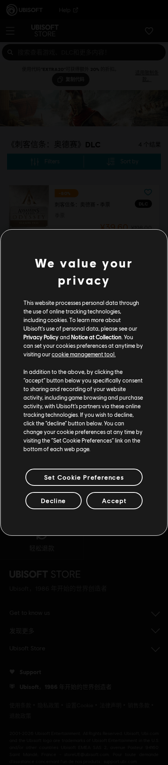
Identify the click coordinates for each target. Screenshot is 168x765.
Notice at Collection (96, 336)
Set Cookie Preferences (84, 477)
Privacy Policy (41, 336)
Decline (53, 500)
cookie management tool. (84, 354)
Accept (114, 500)
